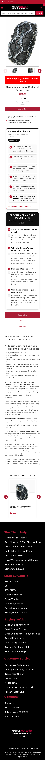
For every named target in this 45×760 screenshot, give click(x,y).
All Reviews (11, 683)
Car (6, 585)
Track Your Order (14, 674)
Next (39, 71)
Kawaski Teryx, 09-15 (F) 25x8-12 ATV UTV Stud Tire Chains (21, 507)
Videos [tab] (22, 321)
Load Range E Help (15, 642)
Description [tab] (22, 315)
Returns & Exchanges (17, 665)
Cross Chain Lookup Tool (19, 546)
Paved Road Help (14, 638)
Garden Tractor (13, 594)
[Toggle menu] (3, 7)
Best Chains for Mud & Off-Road (22, 633)
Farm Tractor (12, 599)
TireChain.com (13, 707)
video (33, 198)
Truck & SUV (12, 581)
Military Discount (14, 692)
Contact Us (11, 678)
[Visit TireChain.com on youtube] (24, 736)
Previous (5, 71)
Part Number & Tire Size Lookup (23, 542)
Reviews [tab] (22, 326)
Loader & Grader (14, 603)
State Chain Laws (14, 569)
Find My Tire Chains (16, 537)
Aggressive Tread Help (17, 647)
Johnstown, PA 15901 (16, 712)
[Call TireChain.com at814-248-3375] (2, 2)
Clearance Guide (14, 555)
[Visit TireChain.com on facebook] (20, 736)
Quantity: (22, 98)
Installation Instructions (18, 551)
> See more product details (19, 207)
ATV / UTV (10, 590)
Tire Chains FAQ (14, 564)
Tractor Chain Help (15, 651)
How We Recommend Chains (21, 560)
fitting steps (29, 200)
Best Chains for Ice (15, 629)
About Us (10, 703)
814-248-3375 (8, 2)
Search (39, 13)
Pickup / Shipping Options (19, 669)
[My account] (38, 7)
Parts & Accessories (16, 608)
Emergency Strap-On (16, 612)
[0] (41, 7)
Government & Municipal (19, 687)
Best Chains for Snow (17, 625)
